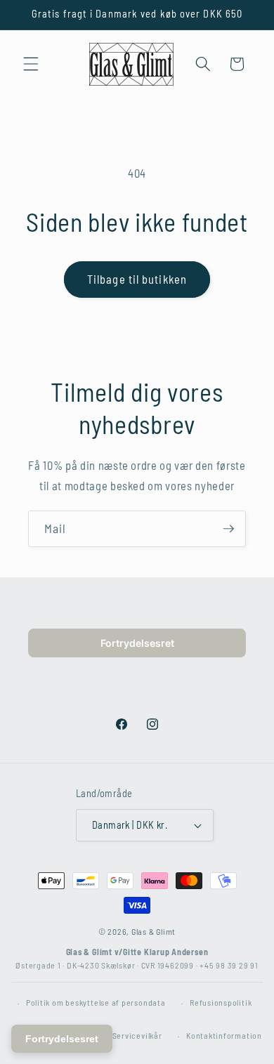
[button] (31, 64)
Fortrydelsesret (137, 643)
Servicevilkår (137, 1035)
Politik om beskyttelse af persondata (96, 1002)
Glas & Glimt (153, 931)
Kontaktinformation (224, 1035)
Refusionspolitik (221, 1002)
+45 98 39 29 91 (229, 965)
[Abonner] (228, 529)
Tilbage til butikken (137, 279)
